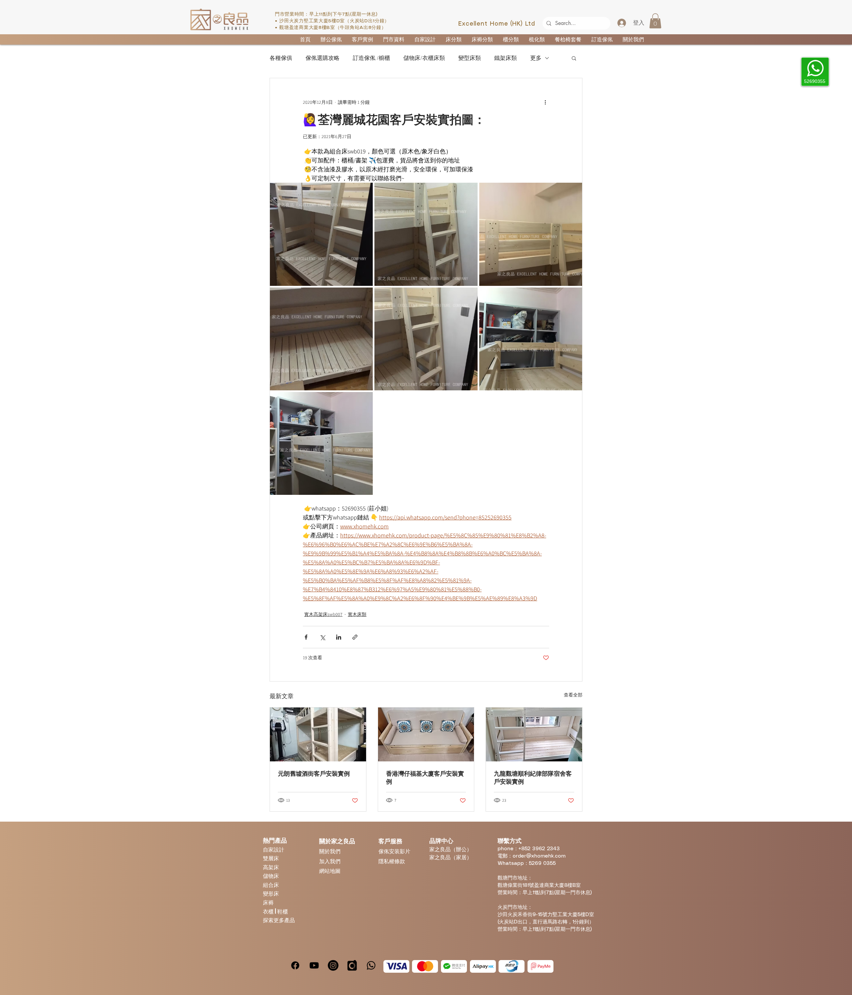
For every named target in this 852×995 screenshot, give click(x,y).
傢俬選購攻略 (322, 58)
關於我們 (329, 851)
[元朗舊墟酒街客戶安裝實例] (318, 734)
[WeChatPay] (454, 966)
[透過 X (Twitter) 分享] (322, 637)
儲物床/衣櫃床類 (424, 58)
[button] (655, 20)
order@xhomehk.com (539, 856)
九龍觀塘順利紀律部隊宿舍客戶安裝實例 (533, 777)
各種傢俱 (281, 58)
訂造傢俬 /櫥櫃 (371, 58)
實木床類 (357, 614)
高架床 (271, 867)
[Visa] (396, 966)
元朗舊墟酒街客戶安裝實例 (314, 773)
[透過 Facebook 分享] (306, 637)
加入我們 (329, 861)
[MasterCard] (425, 966)
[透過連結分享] (355, 637)
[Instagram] (333, 965)
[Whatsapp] (371, 965)
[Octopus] (512, 966)
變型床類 (469, 58)
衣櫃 (269, 911)
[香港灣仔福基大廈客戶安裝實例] (426, 734)
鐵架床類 (505, 58)
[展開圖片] (321, 234)
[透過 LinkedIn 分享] (338, 637)
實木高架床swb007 (323, 614)
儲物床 (271, 876)
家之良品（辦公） (450, 849)
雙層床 (271, 858)
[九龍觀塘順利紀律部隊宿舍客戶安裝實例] (534, 734)
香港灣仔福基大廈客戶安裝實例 (425, 777)
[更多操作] (545, 102)
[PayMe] (540, 966)
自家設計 (273, 849)
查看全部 (573, 695)
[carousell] (352, 965)
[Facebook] (295, 965)
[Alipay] (483, 966)
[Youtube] (314, 965)
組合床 (271, 885)
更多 (535, 58)
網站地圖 (329, 871)
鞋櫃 (282, 911)
